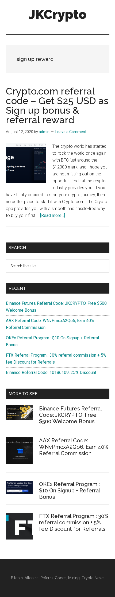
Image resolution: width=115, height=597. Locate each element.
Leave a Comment (70, 132)
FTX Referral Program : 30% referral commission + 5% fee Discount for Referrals (74, 522)
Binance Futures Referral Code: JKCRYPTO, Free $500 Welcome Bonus (70, 415)
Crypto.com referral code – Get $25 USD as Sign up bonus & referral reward (57, 105)
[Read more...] (52, 215)
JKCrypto (57, 14)
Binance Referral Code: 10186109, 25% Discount (51, 372)
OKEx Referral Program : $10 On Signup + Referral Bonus (69, 490)
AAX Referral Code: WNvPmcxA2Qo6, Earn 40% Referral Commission (74, 446)
